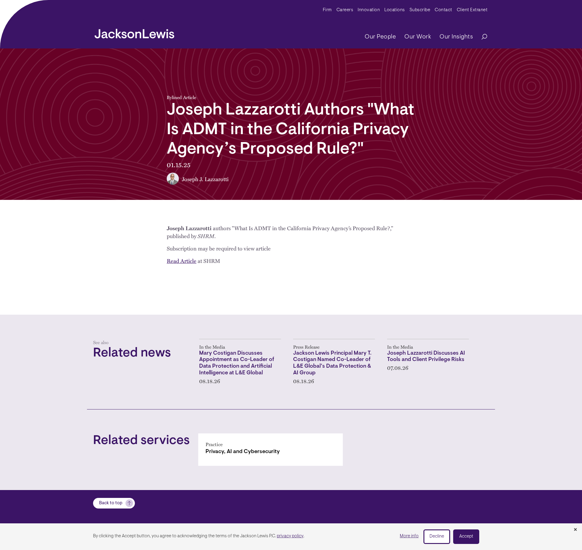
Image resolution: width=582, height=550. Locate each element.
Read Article (181, 261)
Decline (437, 536)
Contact (443, 10)
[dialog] (291, 536)
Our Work (417, 37)
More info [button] (409, 536)
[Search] (481, 37)
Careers (344, 10)
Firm (327, 10)
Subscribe (420, 10)
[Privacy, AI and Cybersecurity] (270, 449)
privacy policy (290, 536)
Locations (394, 10)
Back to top (110, 503)
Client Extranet (472, 10)
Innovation (369, 10)
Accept (466, 536)
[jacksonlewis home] (134, 32)
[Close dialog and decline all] (575, 530)
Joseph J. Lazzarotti (205, 179)
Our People (380, 37)
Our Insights (456, 37)
